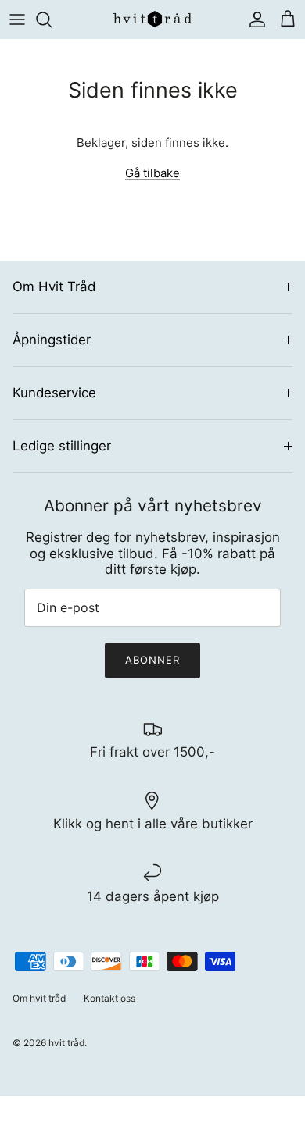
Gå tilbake (152, 173)
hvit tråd (66, 1043)
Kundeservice (54, 393)
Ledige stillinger (62, 446)
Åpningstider (52, 339)
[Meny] (17, 19)
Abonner (152, 659)
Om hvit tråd (39, 998)
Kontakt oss (109, 998)
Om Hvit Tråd (54, 286)
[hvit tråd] (152, 19)
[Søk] (51, 19)
